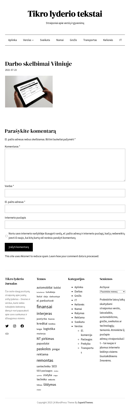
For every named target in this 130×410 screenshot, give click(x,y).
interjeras (44, 313)
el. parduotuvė (45, 300)
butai (39, 296)
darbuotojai (54, 296)
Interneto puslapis (15, 217)
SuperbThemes (85, 402)
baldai (57, 287)
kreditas (52, 324)
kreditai (42, 323)
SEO (54, 366)
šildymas (49, 384)
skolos (56, 371)
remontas (45, 360)
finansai (44, 307)
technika (42, 379)
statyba (47, 375)
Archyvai (104, 287)
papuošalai (43, 343)
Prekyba (85, 343)
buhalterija (50, 292)
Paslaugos (86, 339)
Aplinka (79, 287)
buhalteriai (41, 292)
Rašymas (79, 313)
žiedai (39, 390)
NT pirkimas (45, 338)
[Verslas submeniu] (33, 40)
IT (76, 300)
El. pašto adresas (15, 202)
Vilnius (39, 385)
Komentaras (12, 146)
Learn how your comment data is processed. (74, 256)
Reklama (79, 317)
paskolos (44, 349)
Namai (78, 309)
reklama (42, 354)
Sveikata (79, 322)
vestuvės (51, 379)
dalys (45, 296)
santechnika (43, 366)
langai (39, 329)
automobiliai (44, 287)
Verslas (79, 326)
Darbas (78, 291)
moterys (41, 333)
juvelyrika (42, 318)
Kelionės (79, 304)
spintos (39, 375)
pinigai (56, 349)
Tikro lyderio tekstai (65, 13)
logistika (49, 329)
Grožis (78, 295)
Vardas (9, 186)
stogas (55, 375)
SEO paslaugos (44, 370)
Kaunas (51, 319)
